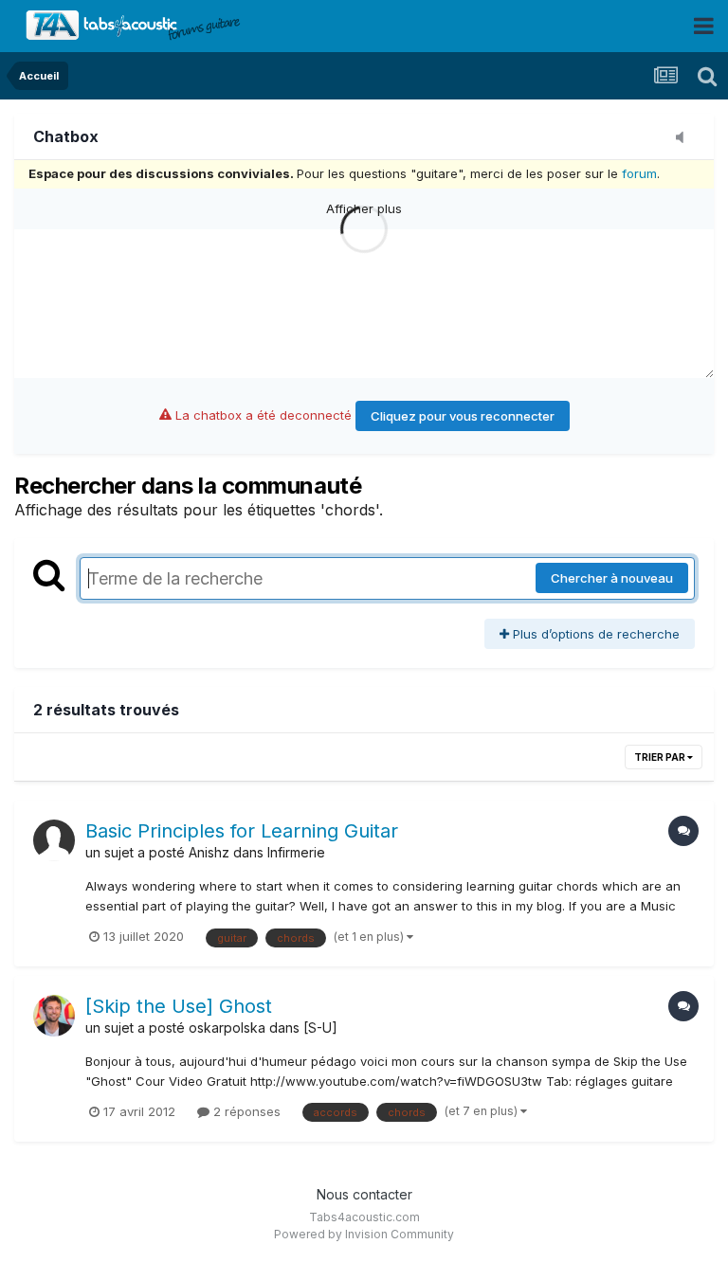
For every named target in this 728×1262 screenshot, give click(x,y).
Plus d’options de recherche (594, 633)
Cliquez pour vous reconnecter (463, 416)
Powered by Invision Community (364, 1234)
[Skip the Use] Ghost (178, 1006)
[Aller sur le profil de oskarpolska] (54, 1016)
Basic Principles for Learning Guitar (241, 831)
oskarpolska (227, 1027)
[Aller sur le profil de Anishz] (54, 840)
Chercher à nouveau (612, 578)
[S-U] (320, 1027)
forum (639, 173)
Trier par (660, 757)
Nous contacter (364, 1194)
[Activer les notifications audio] (685, 138)
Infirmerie (296, 852)
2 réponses (245, 1111)
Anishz (209, 852)
